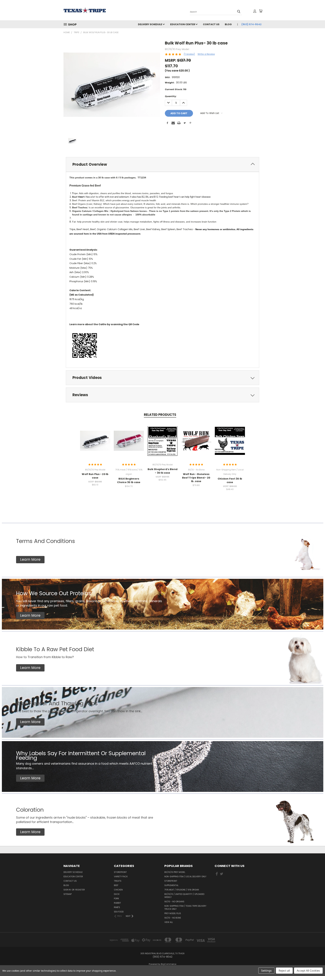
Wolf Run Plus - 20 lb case (95, 475)
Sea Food (119, 911)
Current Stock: (175, 89)
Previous (316, 965)
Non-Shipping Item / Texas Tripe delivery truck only (185, 907)
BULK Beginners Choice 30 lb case (128, 480)
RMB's (117, 907)
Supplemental (171, 885)
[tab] (162, 164)
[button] (30, 559)
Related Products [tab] (160, 414)
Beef (116, 885)
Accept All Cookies (308, 970)
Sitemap (67, 894)
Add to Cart (95, 443)
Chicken (118, 889)
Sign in (67, 889)
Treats (117, 880)
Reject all (284, 970)
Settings (266, 970)
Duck (117, 894)
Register (80, 889)
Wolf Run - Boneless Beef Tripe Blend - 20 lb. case (196, 477)
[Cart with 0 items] (260, 11)
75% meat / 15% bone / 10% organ (181, 889)
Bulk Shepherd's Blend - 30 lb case (162, 471)
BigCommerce (168, 964)
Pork (116, 898)
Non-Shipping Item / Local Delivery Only (185, 876)
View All (168, 922)
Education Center (183, 24)
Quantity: (171, 96)
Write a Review (206, 54)
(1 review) (189, 54)
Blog (228, 24)
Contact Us (211, 24)
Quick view (95, 437)
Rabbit (117, 902)
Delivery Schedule (150, 24)
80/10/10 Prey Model (174, 872)
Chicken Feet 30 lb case (230, 480)
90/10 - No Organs (174, 901)
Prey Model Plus (172, 913)
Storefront (120, 872)
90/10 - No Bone (172, 917)
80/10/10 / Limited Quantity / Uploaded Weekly (184, 896)
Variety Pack (121, 876)
